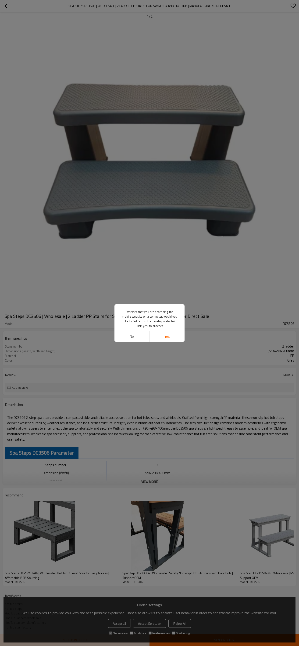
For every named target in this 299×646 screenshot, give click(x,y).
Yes (167, 336)
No (132, 336)
